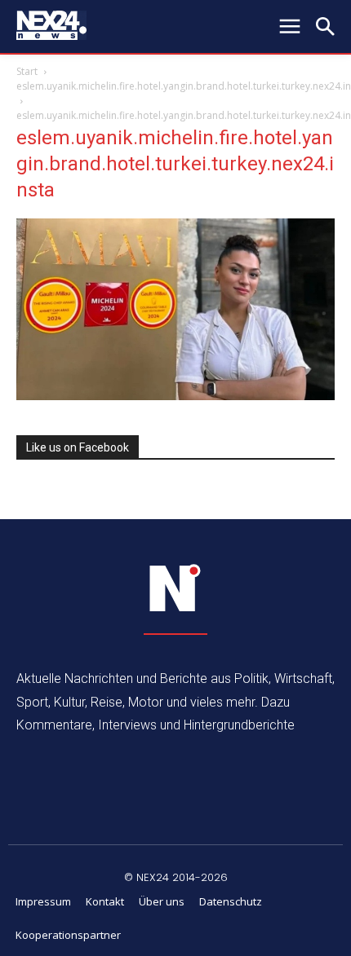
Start (27, 71)
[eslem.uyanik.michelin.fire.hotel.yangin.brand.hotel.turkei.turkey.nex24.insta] (175, 395)
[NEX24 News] (175, 588)
